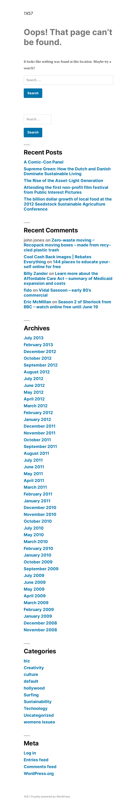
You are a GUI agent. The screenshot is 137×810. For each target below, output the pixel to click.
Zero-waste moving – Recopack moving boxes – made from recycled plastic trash (67, 245)
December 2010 (40, 507)
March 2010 (36, 541)
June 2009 (35, 582)
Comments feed (40, 766)
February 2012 (38, 412)
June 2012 (34, 385)
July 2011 (33, 460)
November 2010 (40, 514)
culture (31, 674)
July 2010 (34, 528)
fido (28, 290)
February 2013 (38, 344)
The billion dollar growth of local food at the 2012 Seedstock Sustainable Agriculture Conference (68, 204)
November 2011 (39, 432)
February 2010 (38, 548)
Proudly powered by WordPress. (51, 796)
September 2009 (41, 568)
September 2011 (40, 446)
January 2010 (37, 555)
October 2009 (38, 561)
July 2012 (33, 378)
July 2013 (33, 337)
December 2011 (39, 426)
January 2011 (37, 500)
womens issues (39, 721)
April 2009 (35, 595)
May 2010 (34, 534)
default (31, 681)
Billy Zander (36, 273)
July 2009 (34, 575)
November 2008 (40, 629)
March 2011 (35, 487)
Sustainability (38, 701)
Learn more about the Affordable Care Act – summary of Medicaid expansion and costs (68, 278)
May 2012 (34, 392)
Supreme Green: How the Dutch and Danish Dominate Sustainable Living (67, 171)
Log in (30, 752)
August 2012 (37, 371)
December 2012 (40, 351)
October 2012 (38, 358)
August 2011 (36, 453)
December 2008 (40, 622)
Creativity (34, 667)
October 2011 (37, 439)
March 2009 (36, 602)
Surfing (31, 694)
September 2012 (41, 365)
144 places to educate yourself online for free (67, 264)
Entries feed (36, 759)
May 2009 (34, 589)
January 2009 (38, 616)
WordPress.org (39, 773)
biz (27, 660)
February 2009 (39, 609)
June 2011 (34, 466)
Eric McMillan (37, 301)
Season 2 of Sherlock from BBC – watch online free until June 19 (67, 304)
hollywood (34, 688)
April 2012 (34, 398)
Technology (36, 708)
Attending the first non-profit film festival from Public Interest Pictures (66, 190)
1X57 (28, 13)
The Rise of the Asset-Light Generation (63, 180)
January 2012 (37, 419)
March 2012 (36, 405)
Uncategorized (39, 715)
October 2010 (38, 521)
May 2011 (33, 473)
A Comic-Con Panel (43, 162)
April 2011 (34, 480)
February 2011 (38, 494)
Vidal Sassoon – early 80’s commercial (57, 293)
